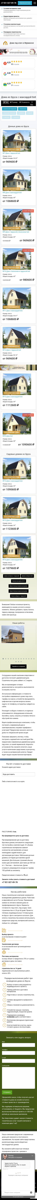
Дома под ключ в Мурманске (22, 43)
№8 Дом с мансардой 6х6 (12, 193)
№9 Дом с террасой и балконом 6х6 (16, 232)
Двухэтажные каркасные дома (18, 586)
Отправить (7, 1092)
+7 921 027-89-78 (8, 3)
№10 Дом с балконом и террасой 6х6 (16, 271)
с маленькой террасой (9, 109)
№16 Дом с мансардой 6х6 (12, 560)
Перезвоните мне (24, 3)
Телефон (4, 1049)
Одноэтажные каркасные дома (18, 591)
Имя (3, 1042)
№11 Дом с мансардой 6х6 (12, 311)
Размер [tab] (14, 102)
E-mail (4, 1057)
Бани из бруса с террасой (18, 596)
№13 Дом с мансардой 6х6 (12, 397)
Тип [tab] (6, 102)
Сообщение (5, 1065)
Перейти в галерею (18, 666)
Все (31, 105)
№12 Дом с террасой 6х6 (12, 350)
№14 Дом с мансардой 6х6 (12, 481)
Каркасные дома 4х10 (18, 581)
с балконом (22, 109)
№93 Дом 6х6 (8, 436)
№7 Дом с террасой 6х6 (11, 153)
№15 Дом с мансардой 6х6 (12, 520)
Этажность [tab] (25, 102)
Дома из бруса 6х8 (27, 576)
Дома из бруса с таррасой (11, 576)
